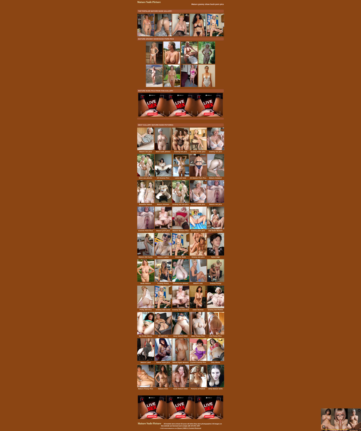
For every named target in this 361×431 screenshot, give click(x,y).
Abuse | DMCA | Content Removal (189, 428)
